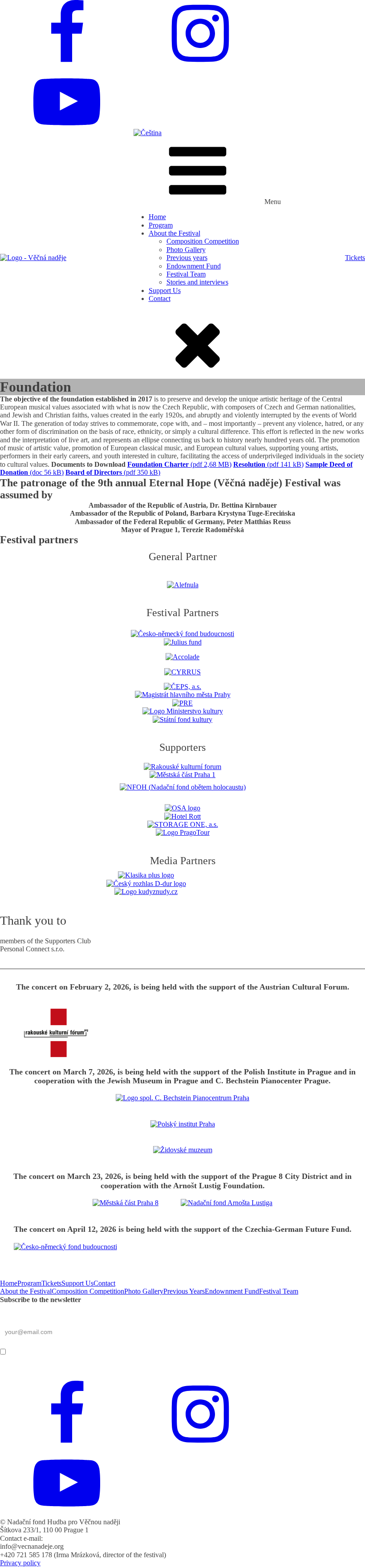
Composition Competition (202, 241)
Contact (159, 298)
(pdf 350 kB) (112, 472)
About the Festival (174, 233)
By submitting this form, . (103, 1351)
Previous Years (184, 1291)
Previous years (186, 257)
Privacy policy (20, 1563)
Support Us (165, 290)
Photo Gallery (186, 249)
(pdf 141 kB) (268, 464)
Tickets (355, 257)
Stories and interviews (197, 282)
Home (157, 216)
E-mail (11, 1317)
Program (161, 225)
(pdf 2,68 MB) (179, 464)
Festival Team (186, 274)
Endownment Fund (193, 266)
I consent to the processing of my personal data (134, 1351)
